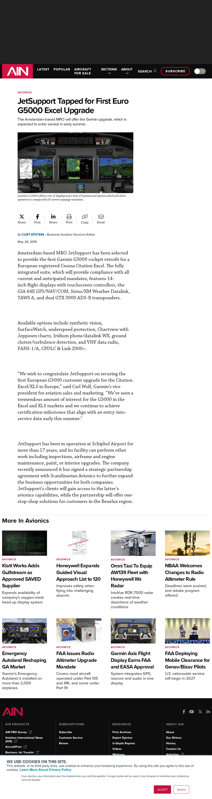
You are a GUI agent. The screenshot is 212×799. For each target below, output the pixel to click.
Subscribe (175, 71)
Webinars (118, 754)
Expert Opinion (122, 738)
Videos (117, 749)
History (171, 743)
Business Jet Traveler (19, 752)
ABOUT (126, 69)
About (170, 732)
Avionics (25, 92)
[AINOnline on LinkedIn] (208, 712)
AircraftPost (13, 747)
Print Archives (121, 732)
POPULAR (62, 69)
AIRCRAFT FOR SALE (82, 71)
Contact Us (173, 749)
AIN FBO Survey (16, 732)
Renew (63, 743)
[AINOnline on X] (200, 712)
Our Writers (174, 738)
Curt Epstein (33, 234)
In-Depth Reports (123, 743)
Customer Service (71, 738)
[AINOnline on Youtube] (191, 712)
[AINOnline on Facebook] (184, 712)
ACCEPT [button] (162, 789)
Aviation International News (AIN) (24, 739)
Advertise (172, 754)
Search (145, 71)
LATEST (43, 69)
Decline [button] (181, 789)
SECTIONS (109, 69)
